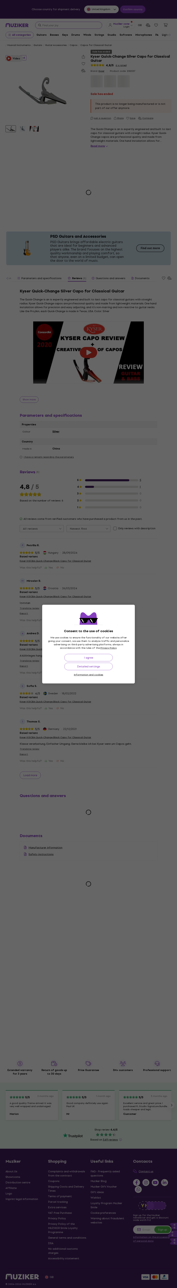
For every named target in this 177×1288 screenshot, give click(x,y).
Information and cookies (88, 675)
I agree (88, 657)
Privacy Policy (108, 648)
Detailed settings (88, 666)
